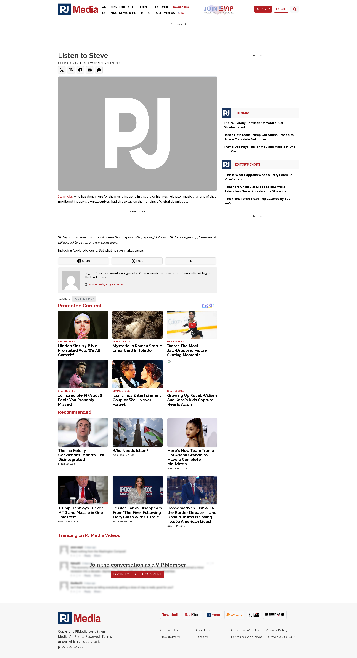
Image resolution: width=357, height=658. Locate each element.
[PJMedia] (78, 9)
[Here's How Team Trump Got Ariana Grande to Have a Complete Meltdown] (192, 432)
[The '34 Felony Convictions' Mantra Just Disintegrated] (83, 432)
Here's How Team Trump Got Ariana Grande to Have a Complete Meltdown (190, 457)
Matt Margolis (177, 468)
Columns (109, 13)
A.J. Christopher (123, 455)
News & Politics (133, 13)
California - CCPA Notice (282, 637)
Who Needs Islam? (130, 450)
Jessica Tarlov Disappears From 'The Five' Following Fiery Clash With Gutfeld (137, 512)
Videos (169, 13)
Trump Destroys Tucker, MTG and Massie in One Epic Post (80, 512)
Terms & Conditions (247, 637)
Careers (201, 637)
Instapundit (160, 7)
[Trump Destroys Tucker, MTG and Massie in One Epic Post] (83, 489)
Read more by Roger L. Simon (106, 284)
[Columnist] (72, 280)
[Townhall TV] (182, 6)
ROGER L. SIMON (84, 298)
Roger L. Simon (68, 63)
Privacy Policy (276, 630)
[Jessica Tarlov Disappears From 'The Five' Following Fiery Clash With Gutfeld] (137, 489)
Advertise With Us (245, 630)
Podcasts (127, 7)
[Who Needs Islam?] (137, 432)
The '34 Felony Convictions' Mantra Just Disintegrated (81, 455)
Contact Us (169, 630)
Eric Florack (66, 464)
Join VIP (263, 9)
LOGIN (281, 9)
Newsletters (170, 637)
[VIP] (181, 12)
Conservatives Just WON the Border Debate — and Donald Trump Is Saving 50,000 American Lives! (191, 515)
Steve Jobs (65, 196)
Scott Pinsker (176, 526)
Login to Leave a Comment (137, 574)
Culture (155, 13)
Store (142, 7)
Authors (109, 7)
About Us (202, 630)
